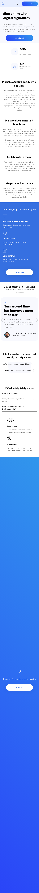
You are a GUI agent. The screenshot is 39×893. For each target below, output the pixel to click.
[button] (4, 320)
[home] (3, 3)
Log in (17, 4)
